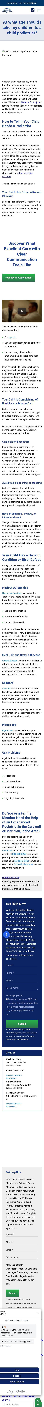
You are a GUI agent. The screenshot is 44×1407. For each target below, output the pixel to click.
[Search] (38, 1404)
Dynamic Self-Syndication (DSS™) (18, 1398)
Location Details (13, 1075)
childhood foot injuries (31, 102)
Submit (22, 1023)
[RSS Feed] (42, 1340)
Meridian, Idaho (21, 861)
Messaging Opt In (14, 995)
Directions (10, 1078)
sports (12, 337)
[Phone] (32, 10)
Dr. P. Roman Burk (10, 877)
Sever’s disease (9, 660)
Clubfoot (6, 688)
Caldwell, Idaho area (23, 864)
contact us (7, 850)
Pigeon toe (7, 730)
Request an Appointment (18, 277)
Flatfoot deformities (12, 593)
